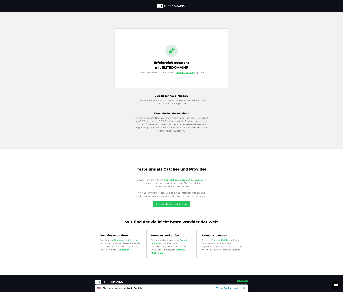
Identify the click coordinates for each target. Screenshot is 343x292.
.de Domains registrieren (124, 240)
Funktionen (123, 249)
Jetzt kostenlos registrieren (171, 204)
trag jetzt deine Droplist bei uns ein (183, 180)
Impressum (242, 280)
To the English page (227, 288)
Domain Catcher (185, 72)
